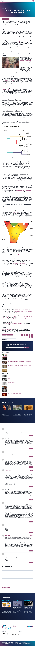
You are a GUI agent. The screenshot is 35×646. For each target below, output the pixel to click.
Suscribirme (26, 347)
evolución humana (13, 338)
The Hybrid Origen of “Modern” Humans (21, 309)
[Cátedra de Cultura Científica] (6, 634)
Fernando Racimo (23, 263)
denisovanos (12, 80)
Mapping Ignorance (27, 600)
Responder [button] (31, 435)
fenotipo (8, 89)
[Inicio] (2, 1)
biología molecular (8, 338)
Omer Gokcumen (15, 212)
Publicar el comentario (6, 587)
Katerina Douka (16, 254)
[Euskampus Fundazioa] (14, 634)
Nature (24, 157)
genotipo (3, 89)
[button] (22, 335)
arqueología (3, 338)
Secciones (14, 626)
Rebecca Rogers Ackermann (10, 68)
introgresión (9, 103)
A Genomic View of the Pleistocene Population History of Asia (19, 318)
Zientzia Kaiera (15, 600)
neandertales (5, 80)
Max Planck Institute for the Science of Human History (11, 255)
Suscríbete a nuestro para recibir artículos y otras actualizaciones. (16, 345)
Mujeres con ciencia (16, 629)
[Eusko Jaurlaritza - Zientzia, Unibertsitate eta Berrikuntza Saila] (19, 634)
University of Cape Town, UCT (25, 60)
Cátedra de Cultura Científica (17, 627)
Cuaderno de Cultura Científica (5, 601)
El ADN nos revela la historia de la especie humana (13, 323)
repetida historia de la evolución (18, 196)
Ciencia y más (4, 8)
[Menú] (33, 1)
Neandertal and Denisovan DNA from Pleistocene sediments (22, 321)
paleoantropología (17, 41)
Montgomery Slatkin (16, 263)
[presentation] (17, 355)
